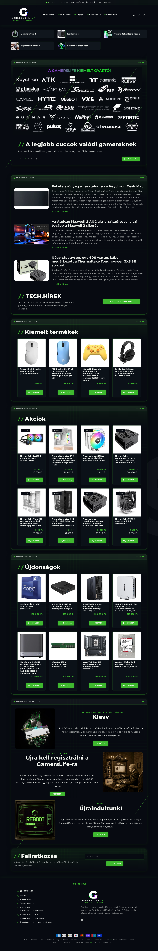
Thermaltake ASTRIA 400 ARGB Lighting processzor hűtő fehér (94, 458)
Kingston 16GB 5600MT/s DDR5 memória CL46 (59, 664)
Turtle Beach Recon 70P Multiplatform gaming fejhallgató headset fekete (124, 372)
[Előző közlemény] (12, 2)
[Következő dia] (36, 159)
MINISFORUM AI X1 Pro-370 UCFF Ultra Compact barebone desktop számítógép (126, 607)
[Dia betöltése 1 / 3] (25, 159)
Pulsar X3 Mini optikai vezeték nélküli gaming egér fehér (30, 371)
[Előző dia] (20, 159)
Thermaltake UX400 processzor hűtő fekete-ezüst (125, 521)
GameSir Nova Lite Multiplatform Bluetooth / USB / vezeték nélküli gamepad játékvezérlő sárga (94, 374)
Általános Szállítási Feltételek (36, 922)
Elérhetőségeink (28, 899)
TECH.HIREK (25, 907)
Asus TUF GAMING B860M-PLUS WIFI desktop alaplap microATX (92, 665)
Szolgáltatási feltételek (98, 940)
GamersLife (35, 940)
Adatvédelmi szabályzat (73, 940)
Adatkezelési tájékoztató (32, 918)
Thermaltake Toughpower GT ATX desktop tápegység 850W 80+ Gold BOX (93, 522)
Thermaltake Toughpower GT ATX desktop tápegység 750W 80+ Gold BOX (125, 459)
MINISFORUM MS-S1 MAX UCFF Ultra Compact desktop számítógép (92, 607)
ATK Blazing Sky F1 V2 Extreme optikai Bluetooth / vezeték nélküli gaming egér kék (62, 373)
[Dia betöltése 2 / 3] (28, 159)
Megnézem (101, 743)
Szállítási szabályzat (102, 942)
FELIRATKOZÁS (115, 863)
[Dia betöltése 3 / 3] (31, 159)
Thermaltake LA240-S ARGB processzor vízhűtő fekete (30, 458)
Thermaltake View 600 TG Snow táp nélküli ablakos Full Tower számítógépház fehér (31, 522)
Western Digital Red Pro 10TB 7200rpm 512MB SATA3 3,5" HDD (126, 664)
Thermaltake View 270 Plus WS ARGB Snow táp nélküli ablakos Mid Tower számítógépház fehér (63, 460)
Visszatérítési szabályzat (61, 942)
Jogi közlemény (82, 942)
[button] (134, 15)
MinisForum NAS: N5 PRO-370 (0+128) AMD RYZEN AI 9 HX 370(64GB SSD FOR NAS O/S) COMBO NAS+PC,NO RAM (30, 667)
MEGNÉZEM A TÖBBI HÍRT (121, 301)
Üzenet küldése (27, 903)
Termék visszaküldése (30, 915)
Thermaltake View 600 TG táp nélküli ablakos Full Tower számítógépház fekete (63, 522)
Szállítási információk (31, 911)
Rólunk (23, 896)
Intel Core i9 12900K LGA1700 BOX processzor (30, 606)
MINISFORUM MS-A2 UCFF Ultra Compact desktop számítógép (62, 606)
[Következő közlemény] (146, 2)
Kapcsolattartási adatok (123, 940)
